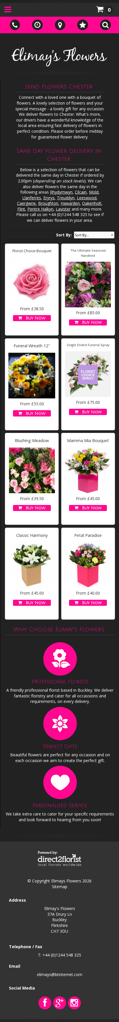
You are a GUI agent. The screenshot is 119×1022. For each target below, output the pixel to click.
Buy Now (34, 318)
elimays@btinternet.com (59, 974)
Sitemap (59, 886)
